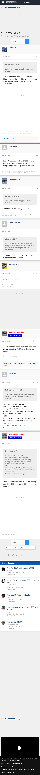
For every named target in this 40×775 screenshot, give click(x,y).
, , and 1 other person (19, 364)
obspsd (9, 612)
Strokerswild (14, 179)
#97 (37, 382)
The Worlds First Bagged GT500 (20, 568)
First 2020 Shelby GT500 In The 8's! (21, 581)
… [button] (23, 41)
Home (9, 772)
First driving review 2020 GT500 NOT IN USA (22, 608)
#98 (36, 443)
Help (3, 772)
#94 (36, 231)
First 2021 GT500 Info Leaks (18, 595)
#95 (36, 274)
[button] (2, 2)
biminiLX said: (10, 451)
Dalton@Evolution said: (13, 390)
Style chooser (5, 764)
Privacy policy (29, 770)
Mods (15, 216)
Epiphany (10, 597)
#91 (37, 57)
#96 (36, 341)
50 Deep (9, 570)
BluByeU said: (10, 239)
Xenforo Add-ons (11, 760)
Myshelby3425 (8, 36)
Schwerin (12, 146)
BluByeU (12, 48)
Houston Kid (13, 264)
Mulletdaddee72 (12, 624)
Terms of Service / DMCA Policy (12, 770)
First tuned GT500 (14, 622)
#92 (37, 155)
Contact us (13, 767)
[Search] (37, 2)
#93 (37, 188)
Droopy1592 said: (11, 65)
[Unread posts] (33, 2)
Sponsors (4, 767)
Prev (14, 41)
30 (28, 36)
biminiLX (12, 373)
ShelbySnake (14, 222)
